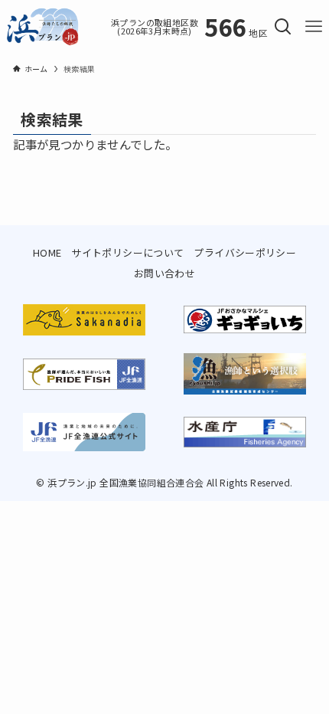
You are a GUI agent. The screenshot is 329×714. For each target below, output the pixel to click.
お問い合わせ (164, 273)
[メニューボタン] (313, 27)
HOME (47, 252)
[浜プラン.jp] (43, 27)
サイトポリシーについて (127, 252)
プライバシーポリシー (245, 252)
